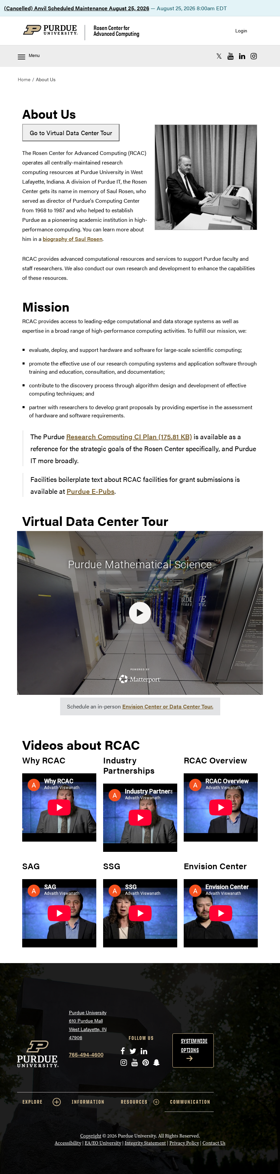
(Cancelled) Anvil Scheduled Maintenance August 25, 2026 (76, 8)
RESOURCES (134, 1102)
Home (24, 79)
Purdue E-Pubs (90, 491)
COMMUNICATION (190, 1102)
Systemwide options (194, 1045)
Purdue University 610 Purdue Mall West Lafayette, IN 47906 (88, 1025)
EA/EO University (103, 1143)
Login (241, 30)
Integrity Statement (145, 1143)
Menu (34, 55)
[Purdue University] (54, 32)
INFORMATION (88, 1102)
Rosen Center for (116, 30)
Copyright (90, 1136)
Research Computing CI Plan (129, 436)
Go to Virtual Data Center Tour (71, 132)
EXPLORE (33, 1102)
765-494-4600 (86, 1054)
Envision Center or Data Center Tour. (167, 706)
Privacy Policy (184, 1143)
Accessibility (68, 1143)
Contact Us (213, 1143)
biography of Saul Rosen (72, 239)
